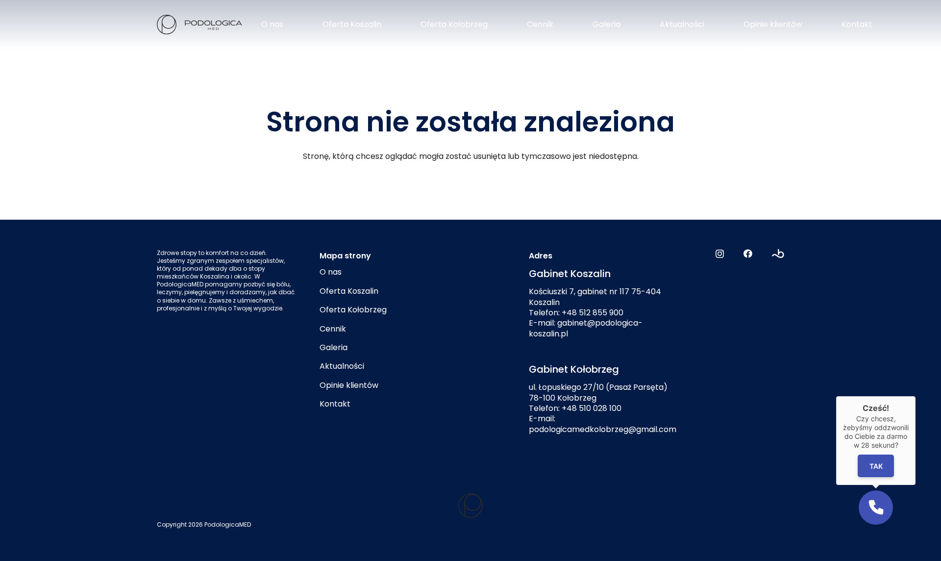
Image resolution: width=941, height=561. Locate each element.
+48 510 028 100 (591, 408)
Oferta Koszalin (349, 291)
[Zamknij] (915, 396)
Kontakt (335, 403)
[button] (876, 507)
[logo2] (470, 505)
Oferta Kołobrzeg (353, 309)
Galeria (333, 347)
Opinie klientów (349, 385)
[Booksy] (778, 253)
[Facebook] (747, 253)
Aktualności (342, 366)
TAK (876, 466)
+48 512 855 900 (592, 312)
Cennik (333, 328)
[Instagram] (720, 254)
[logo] (199, 24)
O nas (331, 272)
